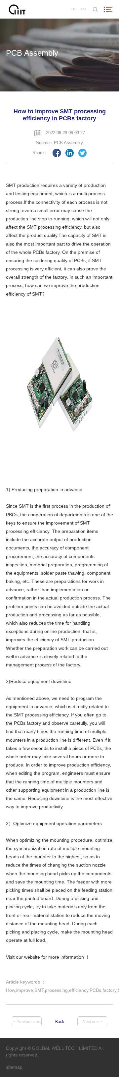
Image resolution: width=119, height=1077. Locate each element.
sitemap (14, 1067)
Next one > (92, 1021)
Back (59, 1021)
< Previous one (26, 1021)
